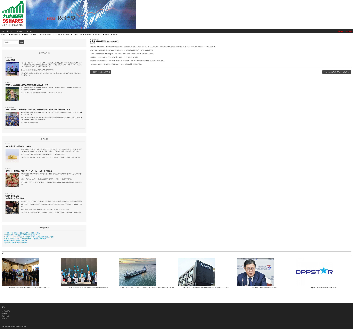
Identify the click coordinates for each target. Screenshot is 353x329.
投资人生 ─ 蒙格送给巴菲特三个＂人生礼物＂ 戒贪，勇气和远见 (29, 171)
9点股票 (13, 326)
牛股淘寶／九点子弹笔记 (30, 34)
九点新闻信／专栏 (77, 34)
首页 (2, 31)
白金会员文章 (98, 34)
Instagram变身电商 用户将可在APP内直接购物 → (336, 72)
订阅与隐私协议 (6, 311)
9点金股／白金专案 (15, 34)
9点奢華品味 (88, 34)
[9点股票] (13, 11)
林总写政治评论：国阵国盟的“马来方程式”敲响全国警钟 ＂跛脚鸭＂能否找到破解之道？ (38, 109)
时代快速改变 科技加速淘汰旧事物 (18, 146)
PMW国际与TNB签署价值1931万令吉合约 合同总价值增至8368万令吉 (22, 233)
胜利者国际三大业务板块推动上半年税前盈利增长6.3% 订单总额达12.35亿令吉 (25, 239)
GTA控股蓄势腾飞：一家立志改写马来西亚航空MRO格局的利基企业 (22, 235)
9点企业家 (57, 34)
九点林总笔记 (10, 60)
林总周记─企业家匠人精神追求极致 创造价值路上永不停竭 (27, 85)
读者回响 (107, 34)
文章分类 (9, 31)
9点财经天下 (4, 34)
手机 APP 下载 (5, 316)
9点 (92, 39)
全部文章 (115, 34)
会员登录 (340, 31)
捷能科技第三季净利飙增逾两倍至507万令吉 (16, 241)
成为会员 (349, 31)
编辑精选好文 (9, 57)
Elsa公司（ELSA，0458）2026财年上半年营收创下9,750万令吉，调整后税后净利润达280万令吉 (29, 237)
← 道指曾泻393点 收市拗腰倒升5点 (100, 72)
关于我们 (29, 31)
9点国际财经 (66, 34)
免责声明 (4, 313)
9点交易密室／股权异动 (45, 34)
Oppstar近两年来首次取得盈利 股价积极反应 (16, 243)
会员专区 (19, 31)
